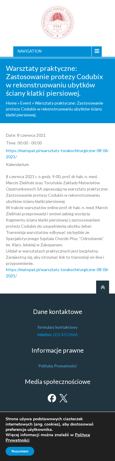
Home (11, 102)
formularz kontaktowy (57, 327)
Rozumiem (20, 451)
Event (25, 102)
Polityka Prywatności (57, 365)
